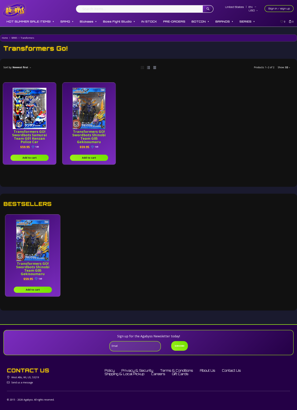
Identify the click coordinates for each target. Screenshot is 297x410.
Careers (158, 374)
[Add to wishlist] (49, 87)
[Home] (14, 9)
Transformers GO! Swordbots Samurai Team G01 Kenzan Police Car (29, 136)
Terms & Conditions (176, 370)
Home (5, 37)
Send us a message (22, 382)
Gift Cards (180, 374)
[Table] (154, 67)
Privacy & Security (137, 370)
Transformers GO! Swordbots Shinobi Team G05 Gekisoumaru (89, 136)
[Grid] (142, 67)
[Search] (208, 8)
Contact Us (231, 370)
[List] (148, 67)
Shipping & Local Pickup (124, 374)
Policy (110, 370)
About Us (207, 370)
